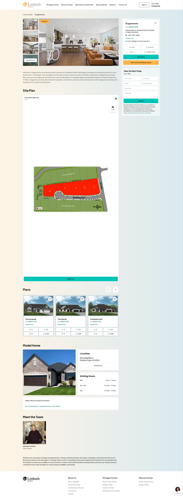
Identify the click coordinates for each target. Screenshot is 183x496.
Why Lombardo (73, 482)
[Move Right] (116, 290)
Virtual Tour (98, 366)
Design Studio (107, 485)
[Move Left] (108, 290)
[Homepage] (32, 5)
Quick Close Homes (109, 482)
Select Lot (71, 279)
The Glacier (62, 319)
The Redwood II (96, 319)
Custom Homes (108, 488)
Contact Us (155, 6)
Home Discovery (74, 485)
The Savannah (30, 319)
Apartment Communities (111, 491)
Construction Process (76, 488)
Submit (140, 101)
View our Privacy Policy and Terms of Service (137, 113)
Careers (71, 494)
